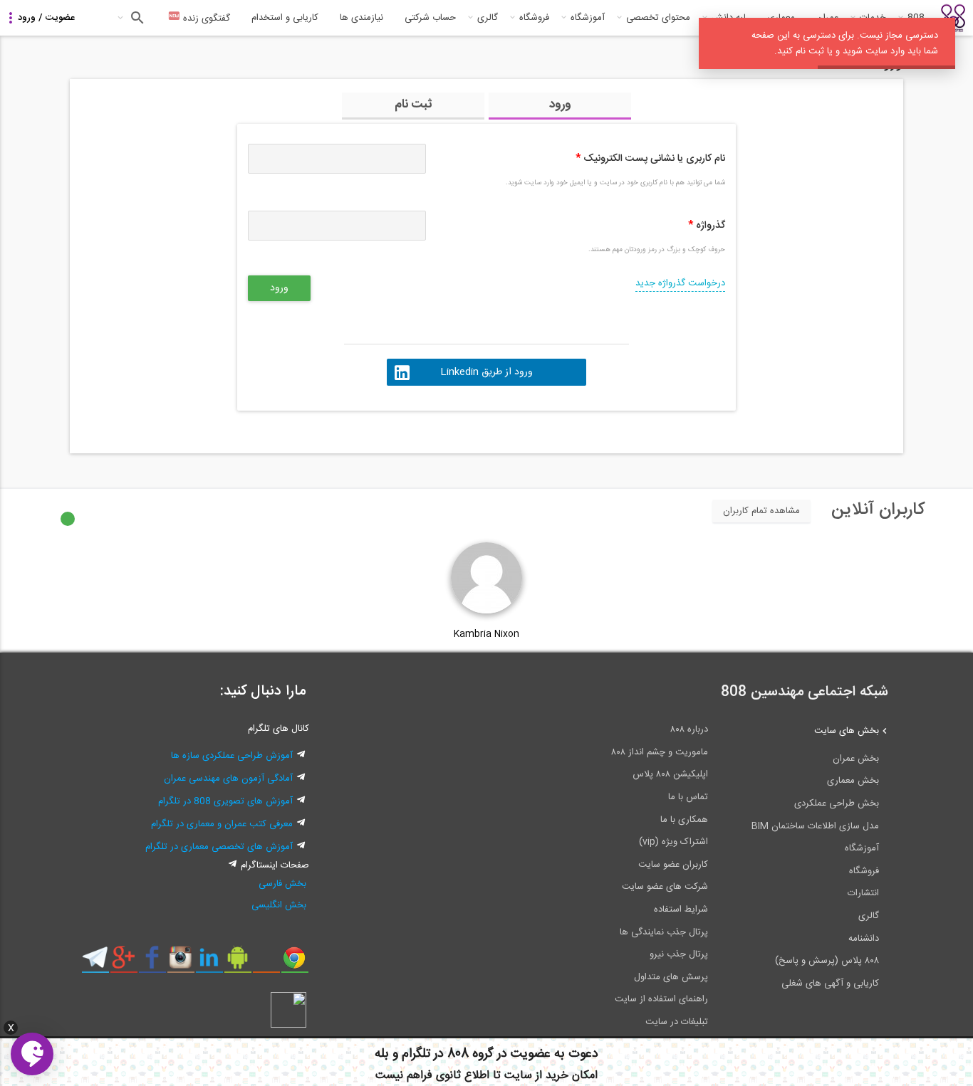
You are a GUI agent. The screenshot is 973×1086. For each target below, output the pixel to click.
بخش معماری (853, 781)
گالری (487, 18)
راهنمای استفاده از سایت (661, 999)
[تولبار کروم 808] (294, 962)
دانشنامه (863, 939)
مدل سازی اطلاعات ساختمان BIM (815, 826)
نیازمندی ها (361, 18)
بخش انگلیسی (278, 905)
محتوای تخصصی (658, 18)
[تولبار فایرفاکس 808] (266, 962)
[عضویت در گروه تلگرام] (95, 962)
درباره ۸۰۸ (689, 729)
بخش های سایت (846, 731)
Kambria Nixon (486, 634)
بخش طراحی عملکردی (836, 803)
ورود (560, 105)
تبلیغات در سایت (676, 1022)
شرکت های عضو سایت (665, 887)
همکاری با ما (684, 820)
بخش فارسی (282, 884)
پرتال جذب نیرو (679, 954)
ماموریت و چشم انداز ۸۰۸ (659, 752)
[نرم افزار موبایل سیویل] (237, 962)
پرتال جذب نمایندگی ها (664, 932)
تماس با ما (688, 797)
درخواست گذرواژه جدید (680, 283)
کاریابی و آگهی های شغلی (830, 983)
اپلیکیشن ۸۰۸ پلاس (670, 774)
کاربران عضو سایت (673, 865)
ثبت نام (413, 105)
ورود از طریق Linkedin (486, 372)
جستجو (136, 18)
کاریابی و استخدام (284, 18)
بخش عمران (856, 758)
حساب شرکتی (430, 18)
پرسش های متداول (671, 977)
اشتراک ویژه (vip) (673, 842)
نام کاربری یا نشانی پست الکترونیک (650, 158)
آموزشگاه (588, 18)
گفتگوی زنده (205, 18)
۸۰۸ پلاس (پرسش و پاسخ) (827, 961)
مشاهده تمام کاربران (761, 511)
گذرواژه (706, 225)
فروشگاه (534, 18)
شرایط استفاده (681, 909)
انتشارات (863, 893)
